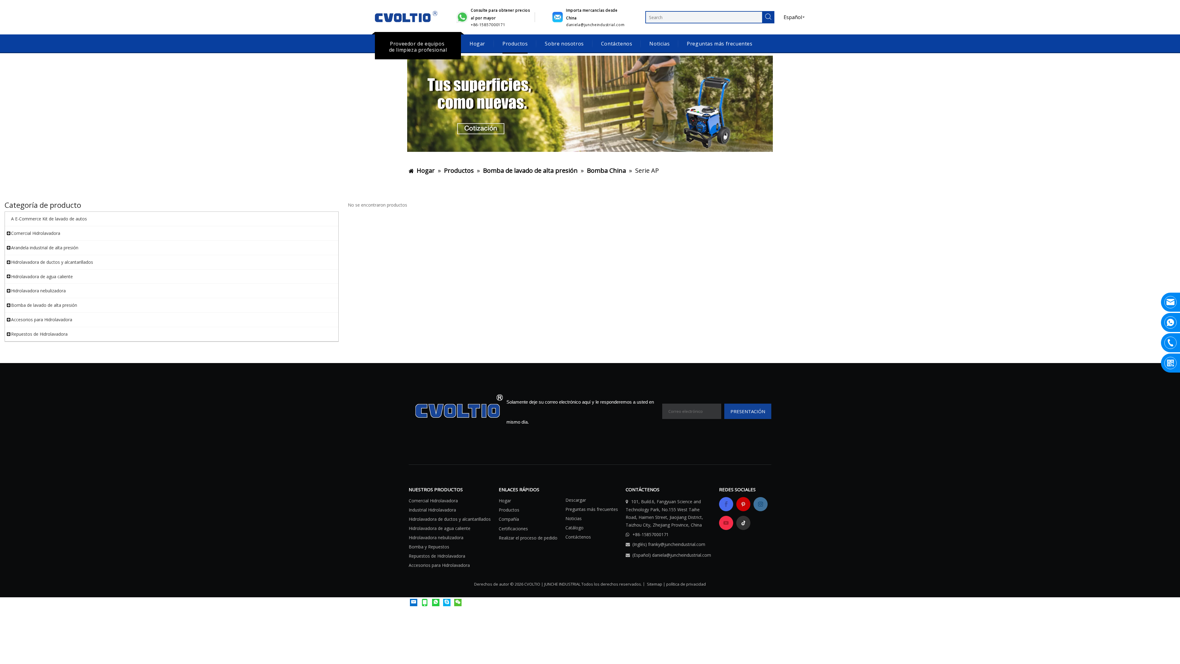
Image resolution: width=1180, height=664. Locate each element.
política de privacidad (686, 584)
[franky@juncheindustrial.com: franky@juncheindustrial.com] (413, 602)
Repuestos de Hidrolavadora (437, 556)
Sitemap (654, 584)
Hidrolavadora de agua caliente (439, 528)
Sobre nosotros (564, 43)
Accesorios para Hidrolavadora (439, 565)
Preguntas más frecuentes (719, 43)
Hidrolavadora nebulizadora (436, 537)
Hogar (477, 43)
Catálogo (574, 528)
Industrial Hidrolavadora (432, 510)
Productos (515, 43)
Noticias (659, 43)
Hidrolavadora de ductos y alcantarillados (450, 519)
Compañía (509, 519)
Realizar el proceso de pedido (528, 538)
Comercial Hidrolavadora (433, 501)
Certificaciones (513, 529)
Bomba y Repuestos (429, 547)
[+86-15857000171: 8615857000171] (435, 602)
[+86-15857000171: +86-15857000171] (446, 602)
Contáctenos (616, 43)
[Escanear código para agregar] (458, 602)
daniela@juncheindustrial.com (681, 555)
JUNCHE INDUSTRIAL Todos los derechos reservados (592, 584)
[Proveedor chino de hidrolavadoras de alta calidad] (590, 104)
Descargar (575, 500)
